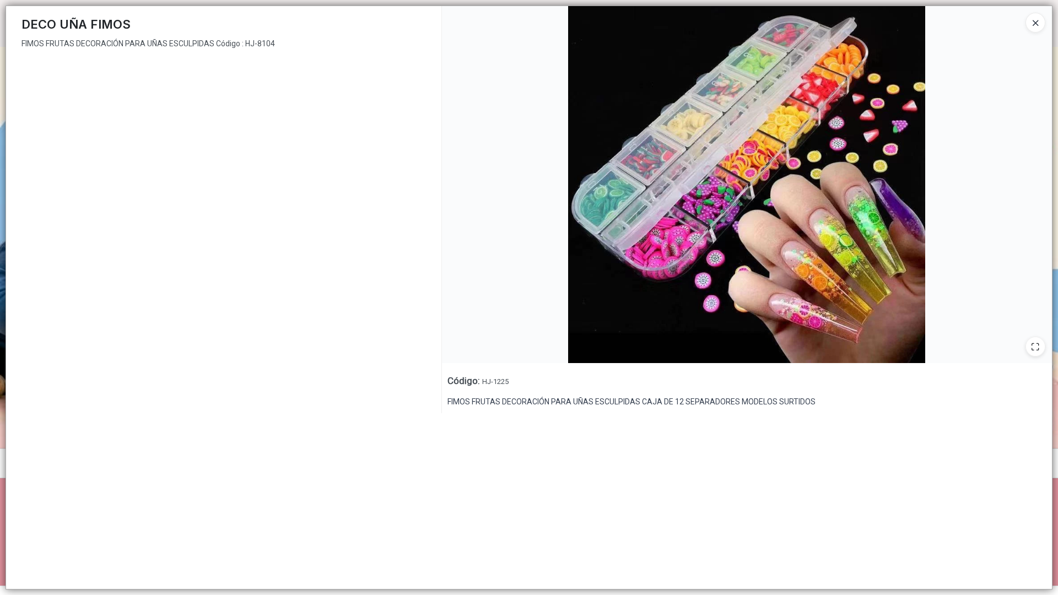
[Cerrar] (1035, 23)
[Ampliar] (1035, 346)
